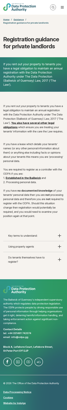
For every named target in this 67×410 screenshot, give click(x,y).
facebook (7, 362)
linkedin (18, 362)
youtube (28, 362)
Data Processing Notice (17, 392)
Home (6, 19)
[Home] (19, 7)
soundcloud (38, 362)
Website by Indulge (14, 403)
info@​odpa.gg (19, 337)
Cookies (8, 397)
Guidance (18, 19)
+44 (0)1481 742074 (19, 333)
